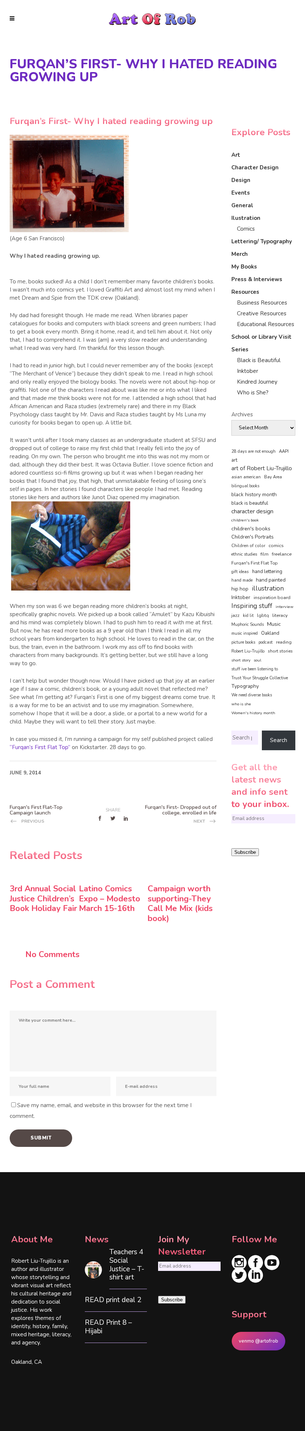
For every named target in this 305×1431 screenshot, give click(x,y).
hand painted (271, 579)
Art (235, 155)
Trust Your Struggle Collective (259, 678)
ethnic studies (244, 554)
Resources (245, 292)
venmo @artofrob (258, 1341)
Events (240, 192)
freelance (282, 554)
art (234, 460)
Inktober (247, 371)
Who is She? (253, 392)
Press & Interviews (256, 279)
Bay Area (273, 477)
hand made (242, 580)
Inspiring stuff (251, 606)
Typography (245, 686)
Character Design (255, 167)
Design (240, 180)
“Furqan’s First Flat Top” (40, 747)
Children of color (248, 546)
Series (239, 349)
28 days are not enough (253, 451)
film (264, 554)
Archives (242, 414)
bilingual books (245, 486)
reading (284, 642)
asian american (246, 477)
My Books (244, 266)
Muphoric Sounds (247, 624)
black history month (254, 494)
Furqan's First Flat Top (254, 563)
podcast (266, 642)
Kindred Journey (257, 382)
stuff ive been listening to (254, 669)
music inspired (244, 633)
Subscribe (245, 852)
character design (252, 511)
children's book (245, 520)
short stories (280, 651)
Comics (246, 228)
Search (278, 740)
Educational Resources (265, 324)
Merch (239, 254)
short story (240, 660)
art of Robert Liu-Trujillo (261, 468)
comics (276, 545)
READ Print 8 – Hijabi (108, 1327)
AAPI (284, 451)
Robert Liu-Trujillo (247, 651)
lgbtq (263, 615)
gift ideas (240, 572)
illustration (268, 589)
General (242, 205)
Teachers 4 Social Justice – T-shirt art (126, 1265)
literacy (280, 615)
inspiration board (272, 597)
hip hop (239, 588)
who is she (241, 704)
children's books (250, 528)
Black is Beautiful (258, 360)
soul (257, 660)
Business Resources (262, 302)
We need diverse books (251, 695)
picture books (243, 642)
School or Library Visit (261, 337)
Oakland (270, 633)
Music (274, 624)
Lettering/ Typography (261, 241)
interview (284, 606)
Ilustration (245, 218)
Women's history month (253, 713)
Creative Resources (261, 313)
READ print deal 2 (113, 1300)
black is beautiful (249, 503)
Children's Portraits (252, 537)
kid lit (248, 615)
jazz (235, 615)
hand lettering (267, 571)
